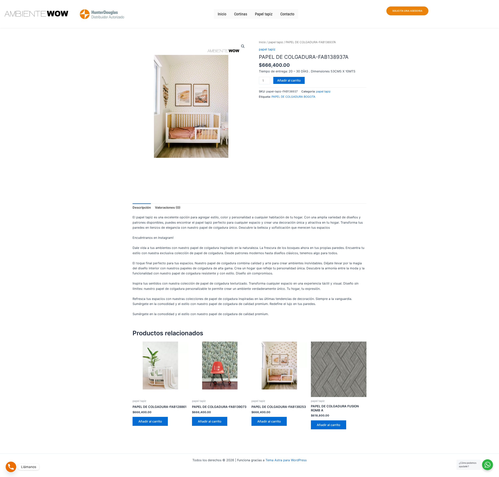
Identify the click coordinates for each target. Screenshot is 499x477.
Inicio (222, 14)
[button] (242, 46)
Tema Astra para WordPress (286, 460)
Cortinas (240, 14)
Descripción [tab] (142, 207)
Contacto (287, 14)
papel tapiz (275, 42)
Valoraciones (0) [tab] (167, 207)
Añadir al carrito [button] (150, 421)
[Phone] (11, 467)
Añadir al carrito (289, 80)
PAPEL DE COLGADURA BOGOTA (293, 96)
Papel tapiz (264, 14)
